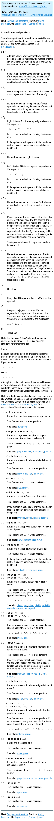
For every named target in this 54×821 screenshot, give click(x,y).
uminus (25, 487)
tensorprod (29, 608)
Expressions (20, 23)
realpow (29, 673)
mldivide (28, 473)
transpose (22, 426)
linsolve (44, 517)
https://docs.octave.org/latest (33, 6)
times (36, 473)
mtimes (27, 540)
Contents (33, 23)
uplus (26, 638)
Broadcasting (7, 46)
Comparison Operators (17, 21)
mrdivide (21, 517)
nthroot (10, 676)
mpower (19, 608)
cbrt (44, 673)
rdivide (20, 473)
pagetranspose (24, 451)
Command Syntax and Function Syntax (19, 404)
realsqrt (37, 673)
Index (41, 23)
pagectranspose (25, 778)
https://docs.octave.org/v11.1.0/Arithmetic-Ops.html (27, 14)
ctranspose (38, 451)
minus (39, 540)
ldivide (29, 517)
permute (48, 451)
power (20, 540)
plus (42, 473)
